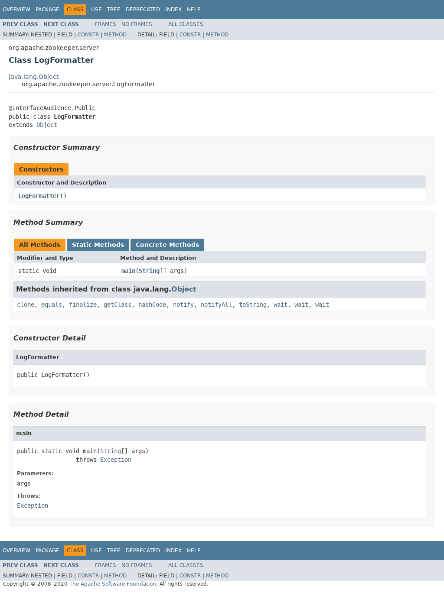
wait (280, 304)
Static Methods (98, 244)
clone (25, 304)
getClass (117, 304)
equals (51, 304)
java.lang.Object (34, 76)
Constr (88, 35)
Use (96, 9)
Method (115, 35)
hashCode (152, 304)
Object (46, 124)
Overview (16, 9)
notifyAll (216, 304)
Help (193, 9)
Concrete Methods (167, 244)
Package (47, 9)
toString (253, 304)
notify (183, 304)
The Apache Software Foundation (112, 584)
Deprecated (143, 9)
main (128, 270)
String (149, 270)
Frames (105, 24)
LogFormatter (39, 195)
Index (173, 9)
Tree (114, 9)
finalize (83, 304)
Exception (115, 459)
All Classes (185, 24)
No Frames (136, 24)
